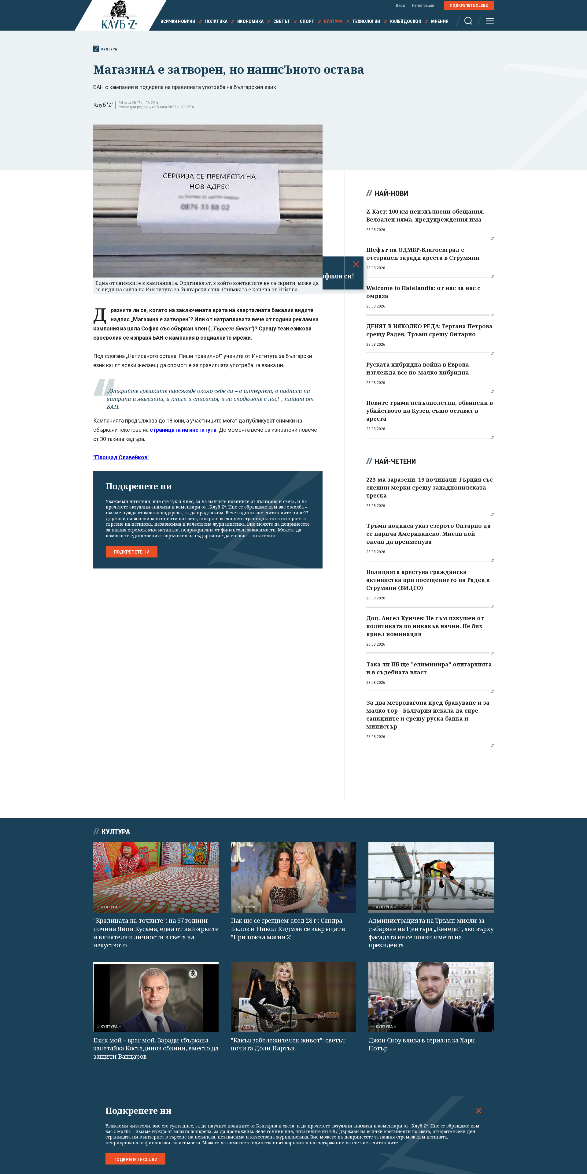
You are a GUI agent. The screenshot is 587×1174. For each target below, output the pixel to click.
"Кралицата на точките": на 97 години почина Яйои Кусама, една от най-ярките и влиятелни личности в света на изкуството (156, 932)
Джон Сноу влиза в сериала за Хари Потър (421, 1044)
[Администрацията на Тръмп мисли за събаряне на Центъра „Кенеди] (431, 877)
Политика (216, 21)
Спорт (307, 21)
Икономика (250, 21)
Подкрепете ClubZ (469, 5)
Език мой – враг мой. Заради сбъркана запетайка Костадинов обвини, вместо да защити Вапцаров (156, 1048)
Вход (400, 5)
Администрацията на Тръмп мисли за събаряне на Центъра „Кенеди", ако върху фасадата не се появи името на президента (430, 932)
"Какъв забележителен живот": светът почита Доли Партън (288, 1044)
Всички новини (178, 21)
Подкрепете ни (132, 552)
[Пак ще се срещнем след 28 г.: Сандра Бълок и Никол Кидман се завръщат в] (293, 877)
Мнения (440, 21)
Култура (333, 21)
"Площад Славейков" (121, 457)
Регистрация (423, 5)
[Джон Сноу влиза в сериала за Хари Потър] (431, 997)
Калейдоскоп (405, 21)
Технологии (366, 21)
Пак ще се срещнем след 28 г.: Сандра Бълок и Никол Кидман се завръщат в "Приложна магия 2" (288, 928)
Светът (281, 21)
